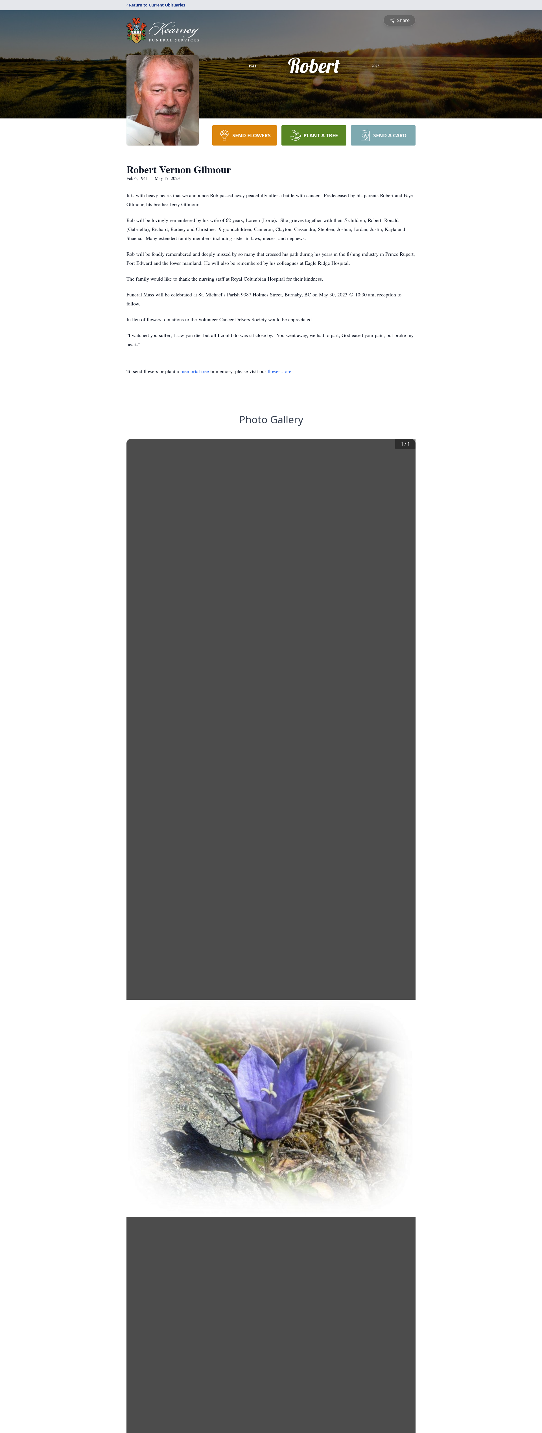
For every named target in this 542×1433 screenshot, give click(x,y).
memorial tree (194, 371)
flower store (279, 371)
